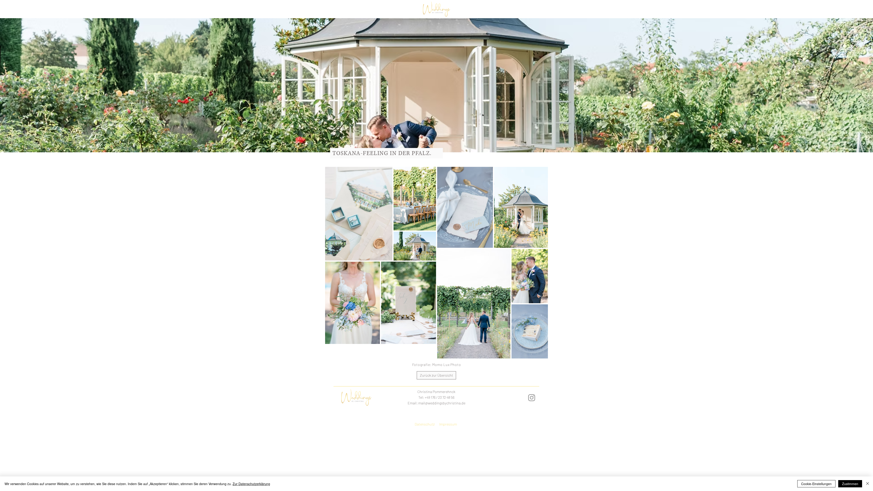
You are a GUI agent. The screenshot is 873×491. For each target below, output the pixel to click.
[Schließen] (867, 483)
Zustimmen (850, 483)
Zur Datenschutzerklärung (251, 483)
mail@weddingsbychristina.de (441, 403)
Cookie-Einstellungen (816, 483)
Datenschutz (425, 424)
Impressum (448, 424)
